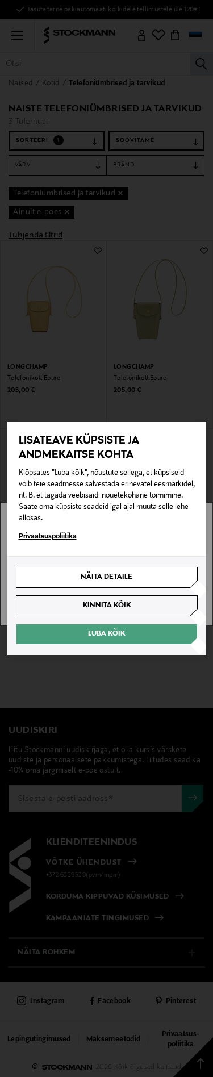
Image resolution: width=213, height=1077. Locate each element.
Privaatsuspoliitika (48, 537)
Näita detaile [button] (106, 577)
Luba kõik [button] (106, 634)
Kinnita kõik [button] (107, 606)
